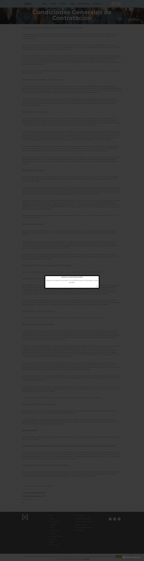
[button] (131, 557)
